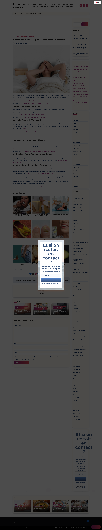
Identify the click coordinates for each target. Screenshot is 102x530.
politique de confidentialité (49, 284)
